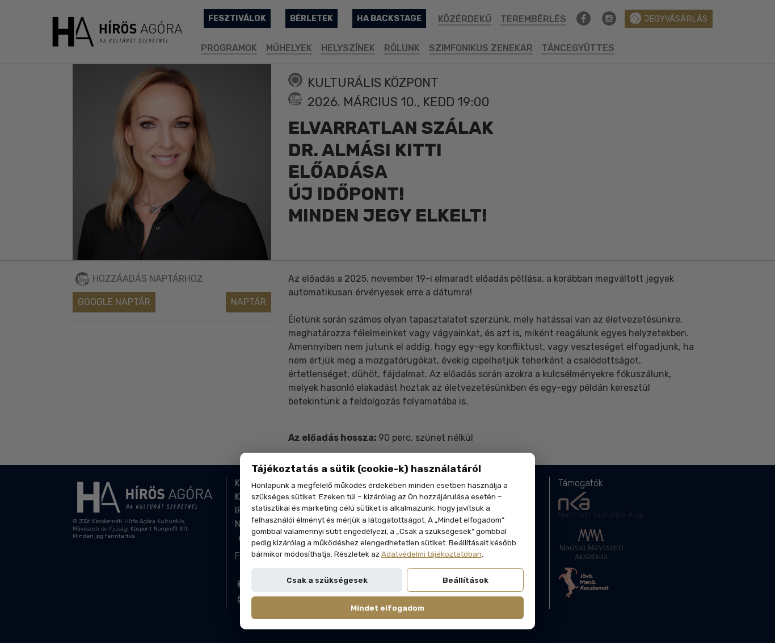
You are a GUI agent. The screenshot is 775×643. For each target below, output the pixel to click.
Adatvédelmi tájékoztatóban (431, 553)
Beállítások (465, 579)
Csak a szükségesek (327, 579)
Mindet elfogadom (387, 607)
